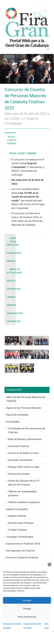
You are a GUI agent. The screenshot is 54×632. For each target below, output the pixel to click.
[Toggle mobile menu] (48, 49)
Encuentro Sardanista (20, 459)
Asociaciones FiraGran (21, 522)
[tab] (10, 140)
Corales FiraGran (17, 529)
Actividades (13, 421)
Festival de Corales (19, 473)
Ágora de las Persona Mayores (23, 407)
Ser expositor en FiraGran (20, 550)
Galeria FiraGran (17, 515)
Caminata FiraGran (18, 446)
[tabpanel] (27, 190)
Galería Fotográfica (17, 509)
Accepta (27, 600)
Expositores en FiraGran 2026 (23, 543)
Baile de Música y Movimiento (25, 439)
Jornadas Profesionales (19, 536)
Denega (27, 608)
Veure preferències (27, 616)
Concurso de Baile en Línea (23, 452)
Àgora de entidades (17, 414)
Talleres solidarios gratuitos (24, 502)
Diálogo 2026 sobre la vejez (23, 466)
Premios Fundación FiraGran (22, 557)
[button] (49, 564)
